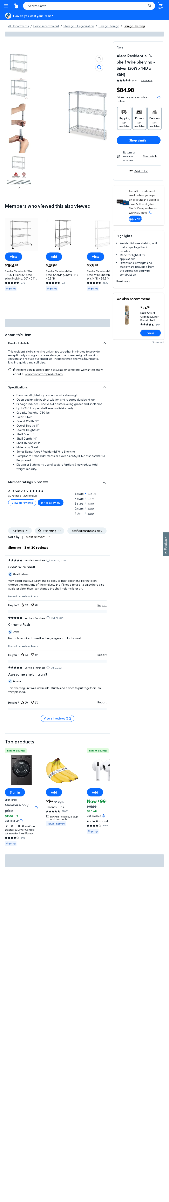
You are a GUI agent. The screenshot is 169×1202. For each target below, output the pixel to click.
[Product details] (104, 343)
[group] (134, 80)
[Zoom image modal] (99, 67)
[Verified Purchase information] (48, 560)
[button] (99, 58)
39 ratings (146, 80)
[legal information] (159, 97)
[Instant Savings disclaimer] (21, 820)
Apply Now (135, 219)
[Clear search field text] (144, 6)
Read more (123, 281)
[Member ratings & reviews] (104, 481)
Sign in (15, 792)
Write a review (50, 503)
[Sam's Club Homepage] (16, 6)
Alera (120, 47)
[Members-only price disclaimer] (36, 807)
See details (150, 156)
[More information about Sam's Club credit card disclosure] (151, 212)
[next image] (18, 187)
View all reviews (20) (57, 718)
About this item (18, 334)
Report (102, 605)
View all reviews (22, 503)
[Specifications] (104, 387)
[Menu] (6, 5)
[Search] (149, 5)
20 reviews (30, 496)
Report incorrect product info (44, 374)
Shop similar (138, 140)
